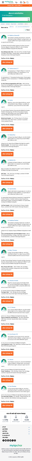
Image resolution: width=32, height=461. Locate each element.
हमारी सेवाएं (4, 431)
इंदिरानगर (11, 26)
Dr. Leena (10, 100)
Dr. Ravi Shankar (12, 386)
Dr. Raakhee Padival (13, 220)
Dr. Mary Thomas (12, 250)
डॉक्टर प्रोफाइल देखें (7, 62)
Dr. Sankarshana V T (13, 68)
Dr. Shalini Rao (11, 135)
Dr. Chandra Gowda (13, 280)
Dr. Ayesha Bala (12, 188)
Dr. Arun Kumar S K (13, 334)
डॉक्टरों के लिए (5, 433)
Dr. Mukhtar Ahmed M (13, 35)
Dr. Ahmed (10, 359)
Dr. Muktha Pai (11, 160)
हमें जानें (4, 427)
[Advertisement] (16, 459)
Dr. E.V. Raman (11, 307)
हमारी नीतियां (5, 429)
